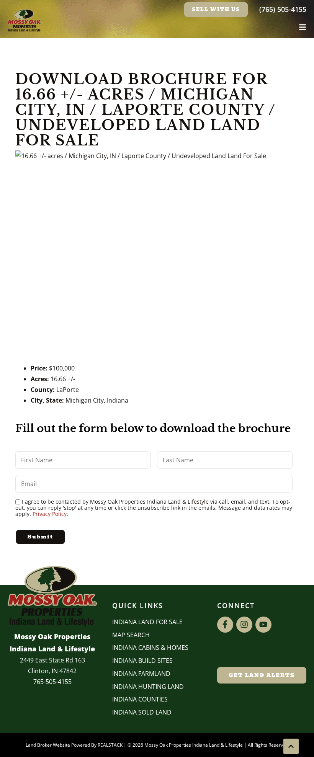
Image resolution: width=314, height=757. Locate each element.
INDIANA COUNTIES (140, 699)
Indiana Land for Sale (147, 622)
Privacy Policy (50, 513)
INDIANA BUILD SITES (142, 660)
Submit (40, 537)
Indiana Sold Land (142, 712)
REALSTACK (110, 745)
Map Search (131, 635)
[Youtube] (263, 625)
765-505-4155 (52, 681)
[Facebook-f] (225, 625)
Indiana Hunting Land (148, 686)
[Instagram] (244, 625)
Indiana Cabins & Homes (150, 647)
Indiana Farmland (141, 673)
